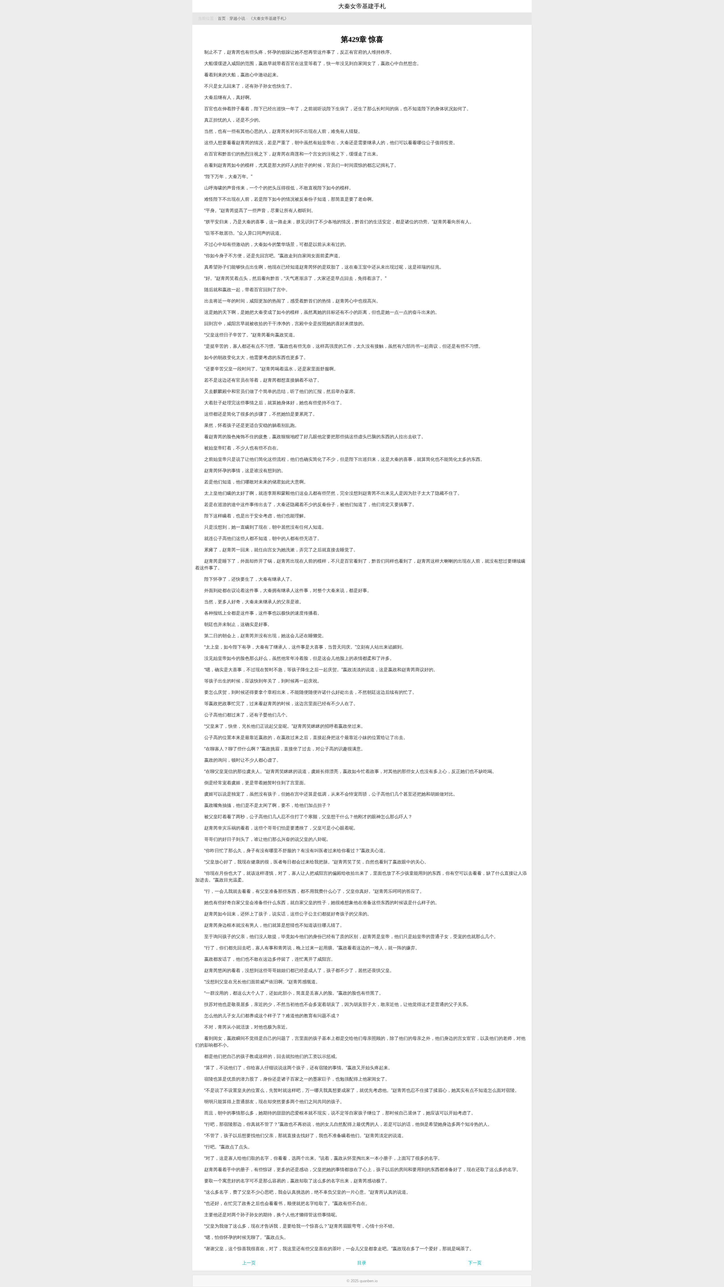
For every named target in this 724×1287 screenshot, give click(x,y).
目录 (361, 1262)
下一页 (475, 1262)
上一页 (249, 1262)
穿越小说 (237, 18)
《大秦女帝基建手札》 (268, 18)
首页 (222, 18)
